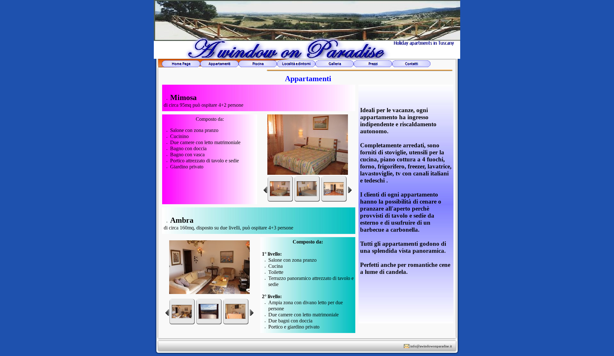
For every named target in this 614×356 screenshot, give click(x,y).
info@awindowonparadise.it (431, 346)
